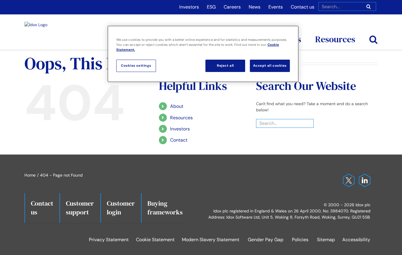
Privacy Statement (109, 239)
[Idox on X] (347, 176)
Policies (300, 239)
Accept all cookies (270, 65)
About (176, 106)
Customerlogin (121, 208)
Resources (181, 118)
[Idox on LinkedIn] (363, 176)
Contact (178, 140)
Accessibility (356, 239)
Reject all (225, 65)
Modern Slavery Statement (210, 239)
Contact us (42, 208)
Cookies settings (136, 65)
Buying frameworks (165, 208)
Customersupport (80, 208)
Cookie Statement (155, 239)
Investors (180, 129)
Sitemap (326, 239)
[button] (373, 32)
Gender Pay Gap (265, 239)
